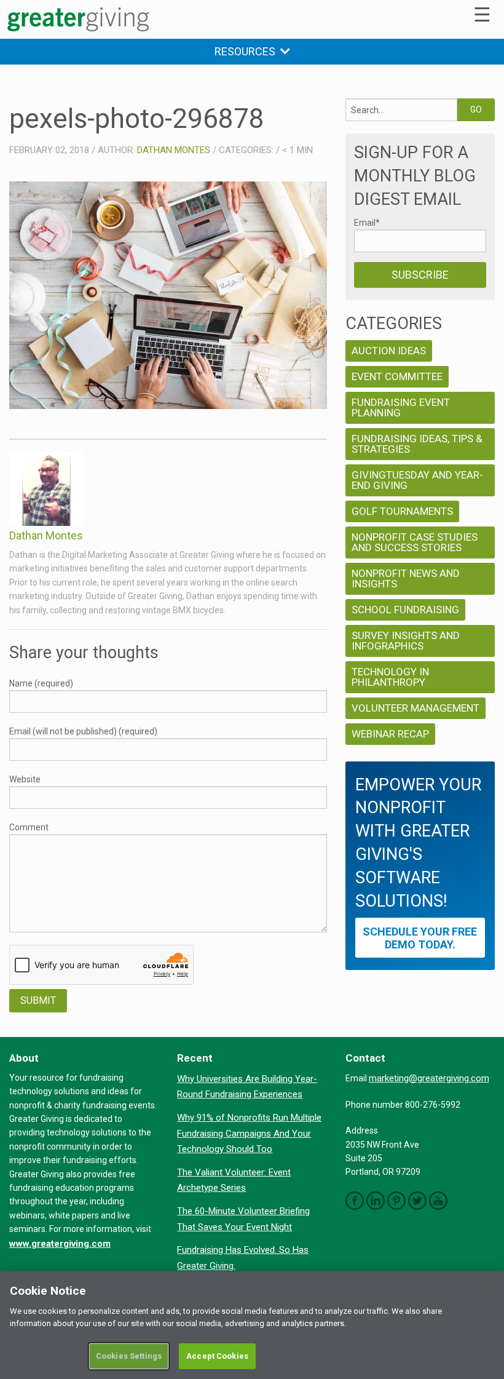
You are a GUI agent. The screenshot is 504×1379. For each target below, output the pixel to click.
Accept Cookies (217, 1356)
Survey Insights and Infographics (406, 640)
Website (25, 779)
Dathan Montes (173, 150)
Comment (29, 827)
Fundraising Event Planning (401, 407)
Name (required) (41, 683)
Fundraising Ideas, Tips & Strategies (417, 443)
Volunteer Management (415, 708)
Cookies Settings (129, 1356)
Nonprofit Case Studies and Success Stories (415, 542)
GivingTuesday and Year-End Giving (417, 480)
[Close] (484, 1291)
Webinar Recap (390, 734)
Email (367, 223)
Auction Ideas (389, 350)
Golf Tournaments (402, 511)
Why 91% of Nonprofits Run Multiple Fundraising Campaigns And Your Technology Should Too (249, 1133)
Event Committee (397, 376)
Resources (247, 51)
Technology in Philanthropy (390, 677)
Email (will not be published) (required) (83, 731)
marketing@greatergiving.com (429, 1078)
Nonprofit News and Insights (406, 578)
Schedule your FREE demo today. (420, 938)
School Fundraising (405, 609)
